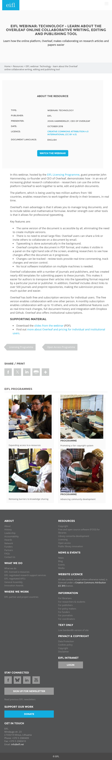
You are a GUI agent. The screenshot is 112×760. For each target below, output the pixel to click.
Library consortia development (73, 536)
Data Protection (66, 641)
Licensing (63, 539)
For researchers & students (71, 601)
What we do (10, 568)
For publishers (65, 605)
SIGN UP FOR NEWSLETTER (29, 691)
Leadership (9, 532)
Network (8, 543)
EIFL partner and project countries (21, 596)
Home (7, 66)
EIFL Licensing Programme (63, 174)
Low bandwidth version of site (73, 630)
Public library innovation (70, 546)
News (61, 557)
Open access (64, 542)
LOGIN (70, 665)
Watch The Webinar (53, 153)
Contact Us (9, 557)
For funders (64, 611)
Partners (8, 550)
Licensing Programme (21, 347)
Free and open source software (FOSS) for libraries (79, 531)
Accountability (11, 536)
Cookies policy (65, 644)
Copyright (63, 526)
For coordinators (66, 618)
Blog (60, 561)
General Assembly (13, 582)
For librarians (65, 598)
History (8, 529)
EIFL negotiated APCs (14, 578)
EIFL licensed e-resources (16, 571)
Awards (8, 539)
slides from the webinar (48, 325)
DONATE (29, 714)
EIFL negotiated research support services (25, 575)
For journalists (65, 615)
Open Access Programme (61, 347)
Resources (18, 66)
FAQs (7, 553)
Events (61, 564)
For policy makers (67, 608)
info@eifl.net (17, 744)
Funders (8, 546)
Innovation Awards (13, 585)
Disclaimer (63, 651)
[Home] (10, 5)
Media (61, 568)
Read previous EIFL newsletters (19, 699)
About (7, 526)
